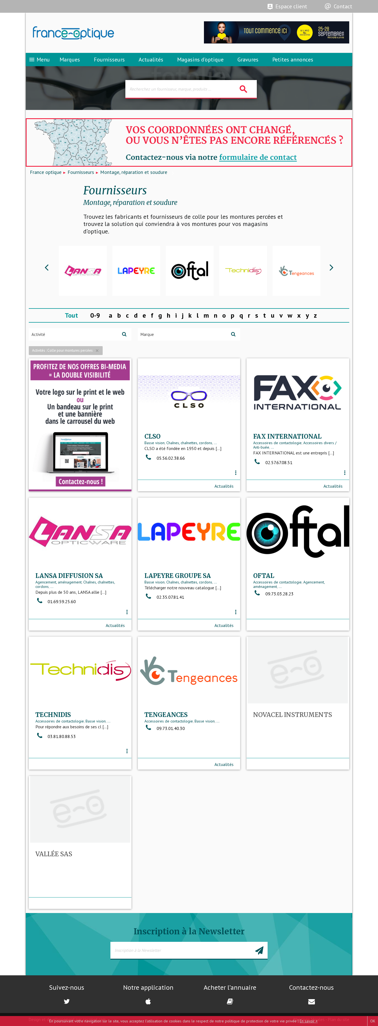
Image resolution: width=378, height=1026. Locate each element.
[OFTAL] (136, 270)
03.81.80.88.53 (61, 736)
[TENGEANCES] (243, 270)
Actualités (151, 59)
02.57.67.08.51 (278, 462)
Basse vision (154, 442)
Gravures (247, 59)
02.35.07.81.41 (170, 597)
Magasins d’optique (200, 59)
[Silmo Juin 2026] (276, 42)
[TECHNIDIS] (189, 270)
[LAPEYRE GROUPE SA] (82, 270)
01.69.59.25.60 (61, 601)
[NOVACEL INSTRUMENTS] (296, 270)
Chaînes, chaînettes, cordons (189, 442)
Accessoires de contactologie (277, 442)
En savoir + (309, 1021)
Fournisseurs (109, 59)
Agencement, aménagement (58, 582)
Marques (69, 59)
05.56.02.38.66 (170, 458)
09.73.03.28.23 (279, 593)
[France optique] (107, 33)
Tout (71, 315)
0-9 (95, 315)
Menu (39, 59)
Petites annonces (292, 59)
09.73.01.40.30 (170, 728)
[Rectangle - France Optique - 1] (80, 424)
